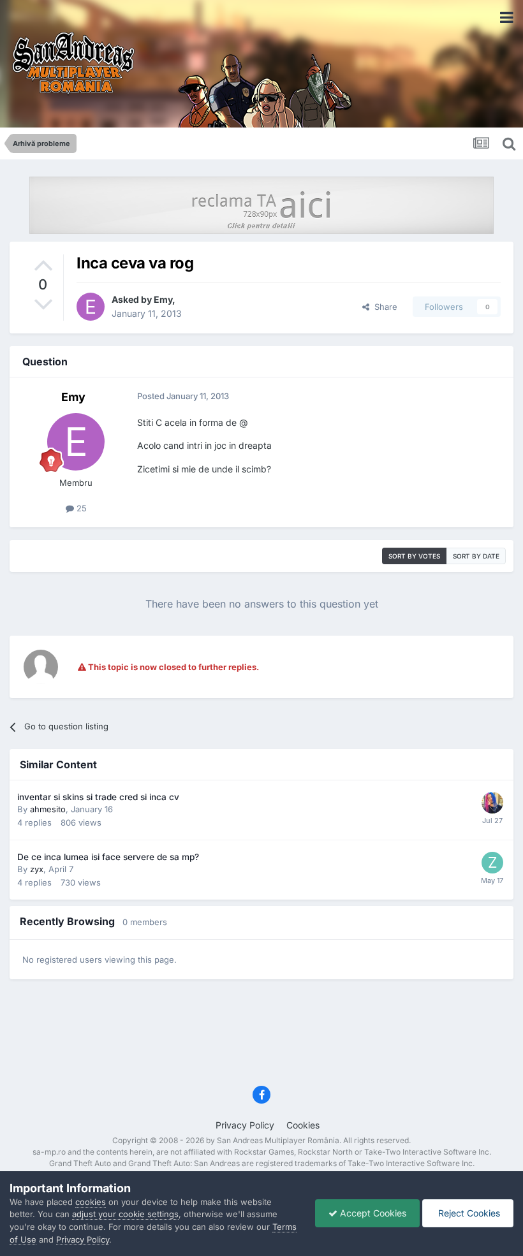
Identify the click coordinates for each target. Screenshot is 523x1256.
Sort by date (476, 556)
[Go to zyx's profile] (492, 862)
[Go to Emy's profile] (91, 307)
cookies (90, 1202)
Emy (163, 299)
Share (383, 307)
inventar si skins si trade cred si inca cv (98, 797)
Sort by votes (414, 556)
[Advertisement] (261, 1036)
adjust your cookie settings (125, 1214)
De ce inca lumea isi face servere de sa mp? (108, 857)
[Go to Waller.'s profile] (492, 803)
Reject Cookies (468, 1213)
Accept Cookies (371, 1213)
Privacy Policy (245, 1125)
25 (80, 508)
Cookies (303, 1125)
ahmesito (48, 809)
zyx (36, 869)
